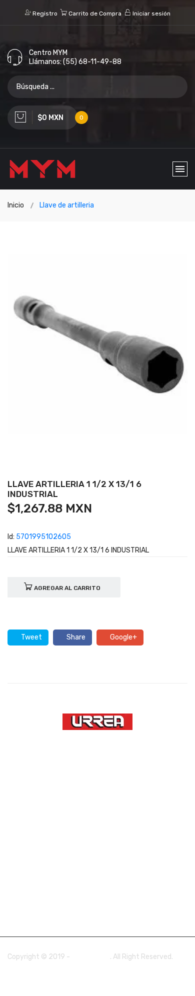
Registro (44, 13)
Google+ (122, 637)
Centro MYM (91, 956)
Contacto (55, 859)
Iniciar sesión (150, 13)
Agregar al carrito (66, 588)
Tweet (31, 637)
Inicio (16, 205)
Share (75, 637)
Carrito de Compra (94, 13)
